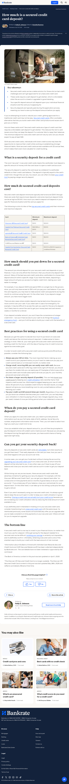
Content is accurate (7, 37)
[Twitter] (6, 777)
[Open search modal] (62, 2)
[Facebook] (2, 777)
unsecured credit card (33, 509)
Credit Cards (5, 8)
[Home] (8, 2)
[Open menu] (66, 2)
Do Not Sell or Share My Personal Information (14, 768)
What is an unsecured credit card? (12, 695)
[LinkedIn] (13, 777)
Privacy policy (5, 761)
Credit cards (5, 740)
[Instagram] (10, 777)
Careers (38, 740)
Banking (3, 737)
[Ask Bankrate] (64, 779)
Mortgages (4, 733)
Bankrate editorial (25, 33)
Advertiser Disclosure (61, 9)
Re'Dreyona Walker (45, 700)
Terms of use (5, 772)
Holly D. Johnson (20, 25)
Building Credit (13, 8)
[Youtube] (17, 777)
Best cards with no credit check (51, 662)
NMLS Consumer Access (29, 718)
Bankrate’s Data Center (8, 747)
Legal (3, 758)
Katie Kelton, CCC (10, 665)
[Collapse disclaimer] (66, 33)
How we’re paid (40, 733)
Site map (38, 737)
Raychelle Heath (10, 700)
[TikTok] (20, 777)
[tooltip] (47, 575)
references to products (11, 35)
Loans (3, 744)
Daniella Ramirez (38, 25)
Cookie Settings (6, 765)
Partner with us (40, 747)
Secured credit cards (41, 118)
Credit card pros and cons (14, 662)
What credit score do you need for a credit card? (50, 695)
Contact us (39, 744)
